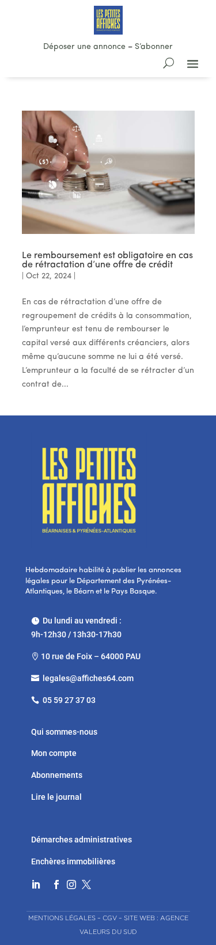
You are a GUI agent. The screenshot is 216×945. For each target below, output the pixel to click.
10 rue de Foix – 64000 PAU (91, 656)
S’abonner (154, 47)
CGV (110, 918)
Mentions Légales (62, 918)
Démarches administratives (82, 839)
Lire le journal (56, 797)
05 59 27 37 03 (69, 700)
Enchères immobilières (73, 861)
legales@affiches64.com (88, 678)
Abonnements (56, 775)
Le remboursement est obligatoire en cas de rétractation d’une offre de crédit (107, 260)
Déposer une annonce (84, 47)
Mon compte (54, 753)
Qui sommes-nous (64, 731)
